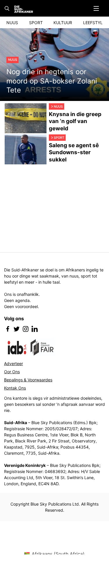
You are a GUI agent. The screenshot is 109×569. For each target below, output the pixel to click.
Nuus (12, 22)
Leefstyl (93, 22)
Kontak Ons (15, 387)
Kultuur (62, 22)
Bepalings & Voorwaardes (28, 379)
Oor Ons (12, 371)
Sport (36, 22)
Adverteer (13, 363)
